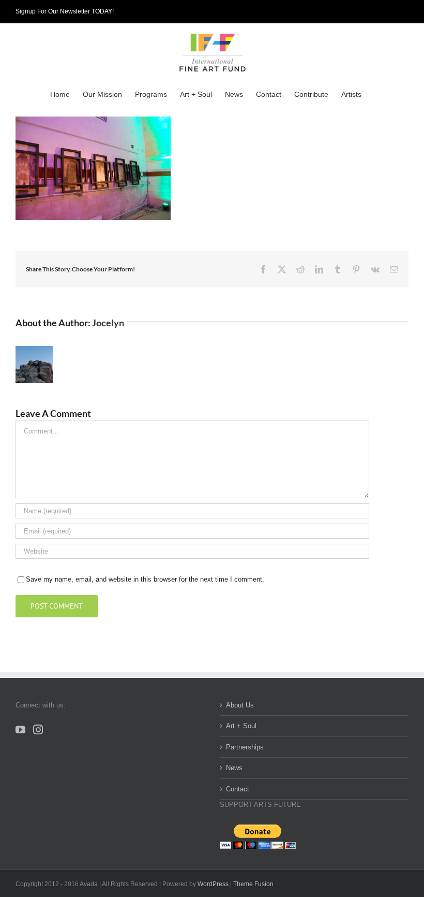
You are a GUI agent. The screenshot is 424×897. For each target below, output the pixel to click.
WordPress (213, 884)
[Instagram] (38, 729)
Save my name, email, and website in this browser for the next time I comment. (145, 579)
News (234, 768)
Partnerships (245, 747)
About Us (240, 705)
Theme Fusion (253, 884)
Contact (237, 789)
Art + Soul (241, 726)
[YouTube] (20, 729)
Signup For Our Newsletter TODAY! (65, 11)
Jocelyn (108, 322)
